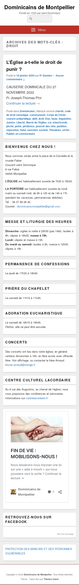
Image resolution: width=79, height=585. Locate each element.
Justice (10, 122)
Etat (47, 118)
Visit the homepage (65, 534)
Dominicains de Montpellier (39, 7)
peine (18, 126)
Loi (49, 122)
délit (34, 118)
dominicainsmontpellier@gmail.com (38, 206)
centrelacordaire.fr (37, 398)
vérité (65, 130)
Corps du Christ (56, 115)
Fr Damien (46, 75)
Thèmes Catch (51, 579)
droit (41, 118)
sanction (32, 130)
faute (54, 118)
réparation (12, 130)
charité (59, 111)
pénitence (29, 126)
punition (61, 126)
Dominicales (27, 111)
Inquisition (65, 118)
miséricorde (60, 122)
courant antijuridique (18, 118)
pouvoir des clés (46, 126)
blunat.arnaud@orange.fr (20, 365)
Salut (23, 130)
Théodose (55, 130)
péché (10, 126)
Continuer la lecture (23, 103)
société (43, 130)
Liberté (20, 122)
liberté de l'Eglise (36, 122)
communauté (38, 115)
